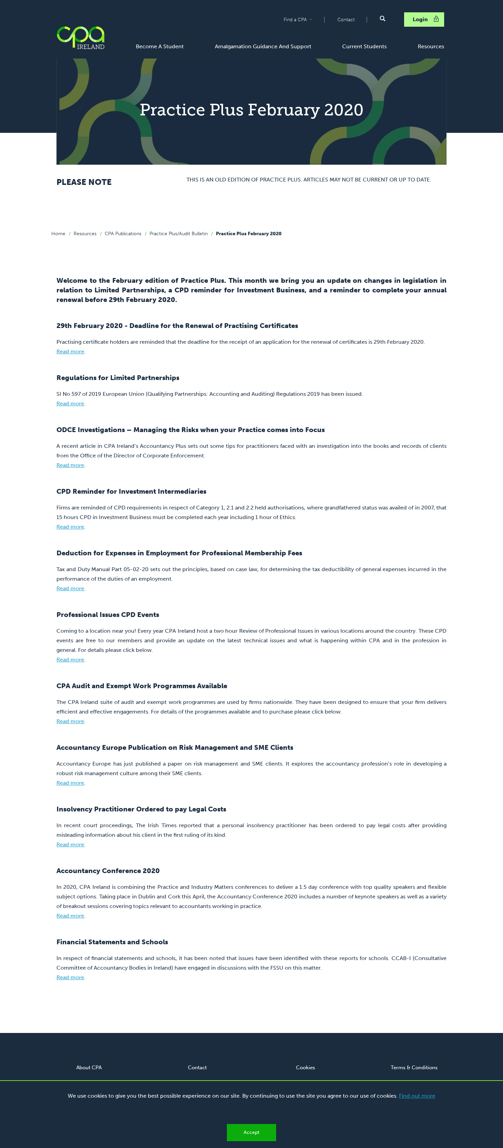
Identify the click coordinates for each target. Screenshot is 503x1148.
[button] (382, 18)
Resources (85, 234)
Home (58, 234)
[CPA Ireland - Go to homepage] (80, 37)
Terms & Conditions (414, 1067)
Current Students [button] (364, 46)
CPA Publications (123, 234)
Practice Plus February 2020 (249, 234)
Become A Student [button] (160, 46)
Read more (70, 351)
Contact (345, 20)
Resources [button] (431, 46)
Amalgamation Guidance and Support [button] (263, 46)
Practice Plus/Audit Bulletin (179, 234)
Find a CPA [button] (304, 19)
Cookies (305, 1067)
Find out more (417, 1096)
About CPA (89, 1067)
